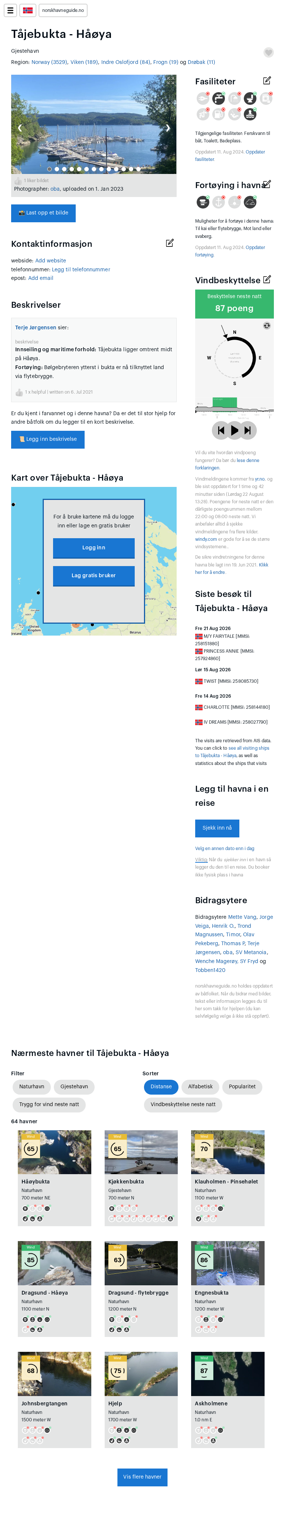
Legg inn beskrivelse (48, 439)
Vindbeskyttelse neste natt (183, 1104)
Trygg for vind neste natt (49, 1104)
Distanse (161, 1086)
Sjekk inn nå (217, 828)
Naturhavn (31, 1086)
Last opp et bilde (43, 213)
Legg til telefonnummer (81, 269)
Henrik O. (223, 926)
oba (55, 189)
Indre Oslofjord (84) (125, 62)
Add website (50, 261)
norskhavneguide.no (63, 10)
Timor (233, 934)
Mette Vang (242, 917)
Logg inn (93, 547)
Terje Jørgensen (35, 327)
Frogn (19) (165, 62)
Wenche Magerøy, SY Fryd (227, 961)
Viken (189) (84, 62)
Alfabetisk (200, 1086)
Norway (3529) (50, 62)
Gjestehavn (74, 1086)
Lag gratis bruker (94, 575)
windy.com (206, 539)
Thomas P (233, 943)
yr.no (260, 479)
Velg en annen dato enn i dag (225, 848)
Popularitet (242, 1086)
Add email (41, 278)
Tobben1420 (210, 970)
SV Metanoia (251, 952)
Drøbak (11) (201, 62)
